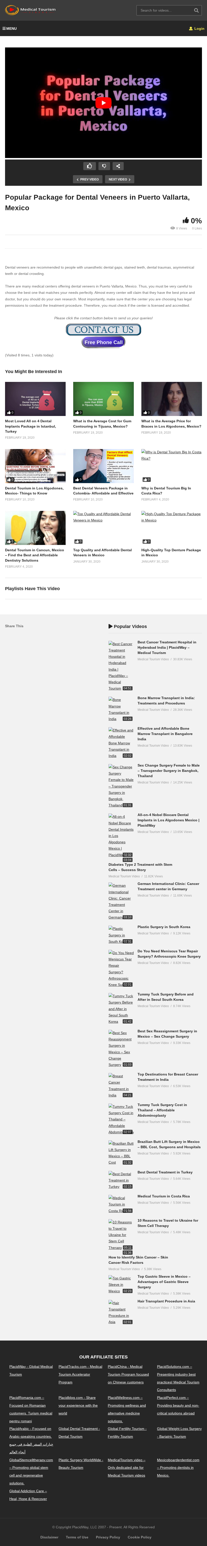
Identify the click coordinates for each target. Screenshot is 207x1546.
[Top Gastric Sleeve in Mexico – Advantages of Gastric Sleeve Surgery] (121, 1284)
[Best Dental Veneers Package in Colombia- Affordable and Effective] (103, 466)
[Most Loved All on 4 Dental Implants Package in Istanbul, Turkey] (35, 399)
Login (198, 29)
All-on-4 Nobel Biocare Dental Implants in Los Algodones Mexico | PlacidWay (168, 820)
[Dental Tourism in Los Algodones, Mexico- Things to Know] (35, 466)
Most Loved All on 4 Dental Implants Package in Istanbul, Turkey (30, 426)
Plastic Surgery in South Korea (164, 927)
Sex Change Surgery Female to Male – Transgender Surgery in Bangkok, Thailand (169, 770)
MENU (11, 29)
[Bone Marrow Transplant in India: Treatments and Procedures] (121, 709)
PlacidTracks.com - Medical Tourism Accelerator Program (80, 1374)
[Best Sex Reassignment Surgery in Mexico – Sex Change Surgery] (121, 1049)
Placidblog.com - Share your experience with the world (78, 1405)
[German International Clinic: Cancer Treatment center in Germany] (121, 901)
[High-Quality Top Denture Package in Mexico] (171, 528)
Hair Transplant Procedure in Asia (166, 1301)
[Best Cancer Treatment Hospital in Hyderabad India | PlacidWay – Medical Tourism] (121, 666)
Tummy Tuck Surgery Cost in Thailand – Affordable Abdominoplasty (162, 1110)
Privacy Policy (108, 1537)
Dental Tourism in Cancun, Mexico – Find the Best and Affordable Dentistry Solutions (34, 555)
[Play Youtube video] (103, 102)
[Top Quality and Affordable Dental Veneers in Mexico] (103, 528)
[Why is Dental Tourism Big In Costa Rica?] (171, 466)
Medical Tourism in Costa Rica (164, 1196)
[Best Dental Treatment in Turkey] (121, 1180)
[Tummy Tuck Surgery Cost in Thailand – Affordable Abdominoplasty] (121, 1119)
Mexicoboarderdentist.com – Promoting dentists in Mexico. (178, 1468)
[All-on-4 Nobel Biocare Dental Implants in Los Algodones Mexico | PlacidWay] (121, 836)
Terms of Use (77, 1537)
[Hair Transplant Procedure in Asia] (121, 1312)
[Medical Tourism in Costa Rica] (121, 1204)
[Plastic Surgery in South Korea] (121, 935)
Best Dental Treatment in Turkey (165, 1172)
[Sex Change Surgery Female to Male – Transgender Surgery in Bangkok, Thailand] (121, 786)
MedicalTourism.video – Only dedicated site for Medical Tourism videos (126, 1468)
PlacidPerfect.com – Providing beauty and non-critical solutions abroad (178, 1405)
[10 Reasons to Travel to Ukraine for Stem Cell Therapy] (121, 1235)
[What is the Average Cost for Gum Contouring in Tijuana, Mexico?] (103, 399)
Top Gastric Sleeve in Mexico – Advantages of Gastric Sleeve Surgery (164, 1281)
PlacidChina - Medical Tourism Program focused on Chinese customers (128, 1374)
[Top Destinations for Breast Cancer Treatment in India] (121, 1085)
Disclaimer (49, 1537)
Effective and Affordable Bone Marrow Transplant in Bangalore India (165, 733)
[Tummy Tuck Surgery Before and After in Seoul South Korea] (121, 1009)
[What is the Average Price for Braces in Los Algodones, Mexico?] (171, 399)
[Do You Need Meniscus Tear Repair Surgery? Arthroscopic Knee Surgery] (121, 969)
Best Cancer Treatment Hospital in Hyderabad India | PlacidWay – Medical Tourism (167, 647)
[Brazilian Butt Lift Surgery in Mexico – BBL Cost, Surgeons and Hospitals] (121, 1153)
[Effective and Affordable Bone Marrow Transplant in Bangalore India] (121, 743)
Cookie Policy (139, 1537)
